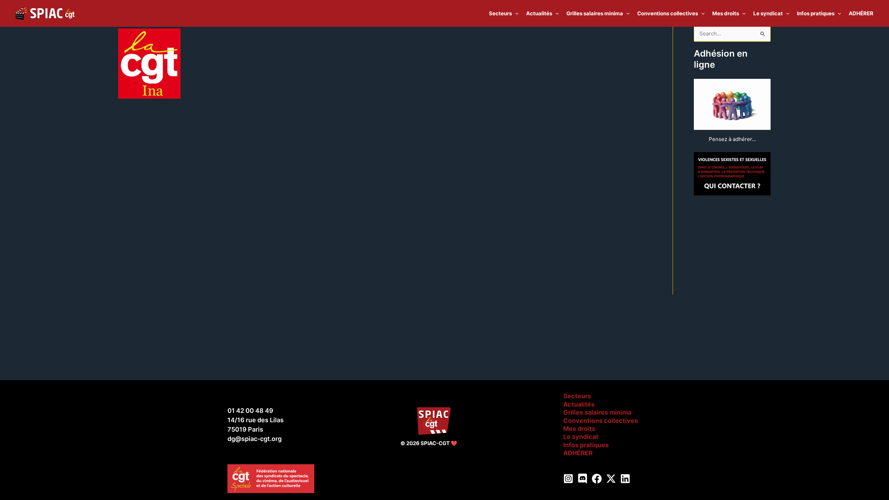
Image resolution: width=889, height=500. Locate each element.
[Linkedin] (625, 479)
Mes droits (579, 428)
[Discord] (583, 479)
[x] (611, 479)
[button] (515, 13)
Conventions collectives (600, 420)
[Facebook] (597, 479)
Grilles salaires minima (597, 412)
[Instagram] (568, 479)
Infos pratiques (586, 445)
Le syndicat (580, 436)
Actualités (579, 404)
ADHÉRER (578, 453)
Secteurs (577, 396)
